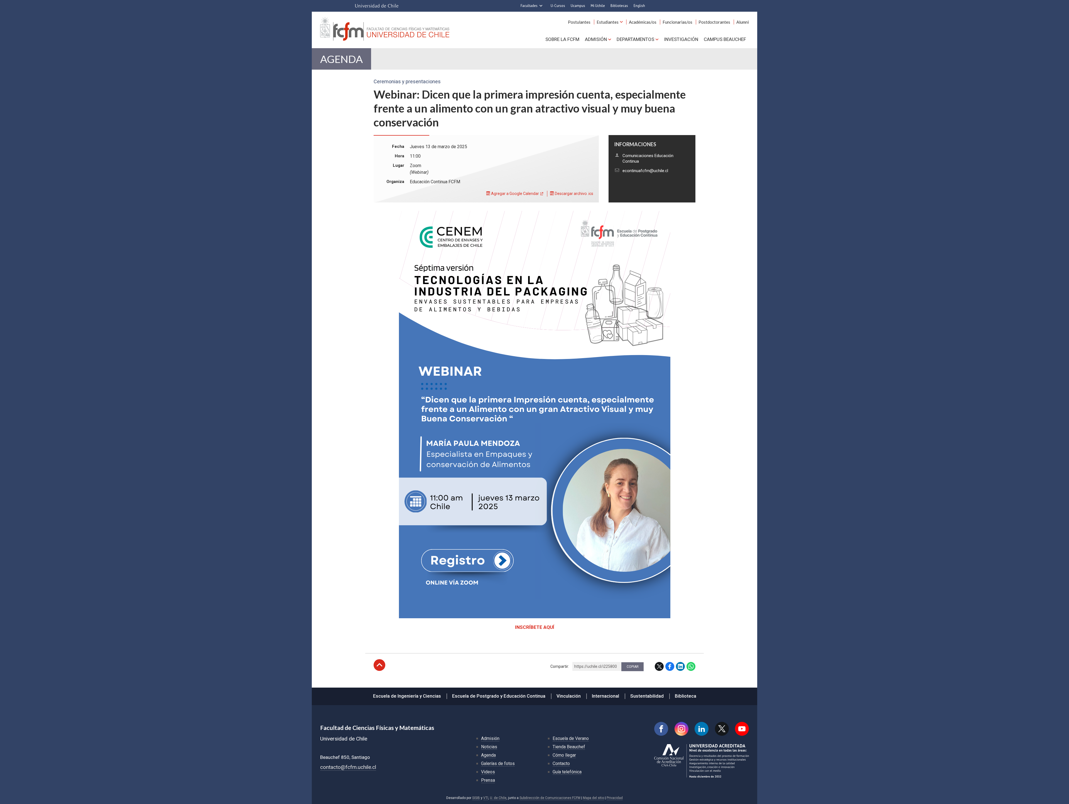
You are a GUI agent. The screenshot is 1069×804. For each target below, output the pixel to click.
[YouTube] (742, 729)
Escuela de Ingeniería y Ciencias (407, 696)
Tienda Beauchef (569, 746)
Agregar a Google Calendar (514, 193)
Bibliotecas (619, 5)
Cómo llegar (564, 755)
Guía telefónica (567, 771)
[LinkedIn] (701, 729)
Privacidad (615, 798)
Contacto (561, 763)
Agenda (341, 59)
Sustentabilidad (647, 696)
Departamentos (635, 39)
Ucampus (578, 5)
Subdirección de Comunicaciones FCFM (549, 798)
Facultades (529, 5)
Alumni (742, 22)
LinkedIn (680, 666)
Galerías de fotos (498, 763)
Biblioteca (685, 696)
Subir (379, 665)
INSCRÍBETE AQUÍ (534, 627)
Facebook (669, 666)
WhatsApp (690, 666)
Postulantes (579, 22)
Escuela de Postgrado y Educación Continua (498, 696)
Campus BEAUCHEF (725, 39)
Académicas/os (642, 22)
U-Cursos (558, 5)
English (639, 5)
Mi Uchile (598, 5)
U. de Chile (498, 798)
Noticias (489, 746)
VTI (485, 798)
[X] (722, 729)
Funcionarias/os (677, 22)
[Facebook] (661, 729)
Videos (488, 771)
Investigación (681, 39)
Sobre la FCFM (562, 39)
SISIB (476, 798)
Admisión (596, 39)
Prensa (488, 780)
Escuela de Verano (571, 738)
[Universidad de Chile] (376, 6)
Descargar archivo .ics (573, 193)
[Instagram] (681, 729)
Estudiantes (608, 22)
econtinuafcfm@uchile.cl (645, 170)
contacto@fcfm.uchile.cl (348, 767)
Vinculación (568, 696)
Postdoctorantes (714, 22)
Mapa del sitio (593, 798)
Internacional (605, 696)
